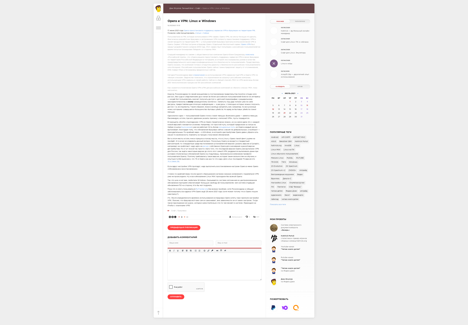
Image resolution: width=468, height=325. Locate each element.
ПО (272, 187)
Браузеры (182, 210)
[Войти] (158, 18)
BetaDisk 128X (285, 141)
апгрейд (303, 191)
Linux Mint (275, 149)
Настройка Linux (278, 183)
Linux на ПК (289, 149)
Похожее (280, 21)
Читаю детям (277, 191)
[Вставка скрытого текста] (225, 250)
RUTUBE (300, 158)
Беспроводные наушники (282, 174)
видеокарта (298, 195)
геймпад (274, 199)
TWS (284, 162)
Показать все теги (278, 204)
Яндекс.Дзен (291, 191)
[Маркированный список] (195, 250)
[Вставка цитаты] (217, 250)
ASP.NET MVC (299, 137)
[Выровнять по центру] (186, 250)
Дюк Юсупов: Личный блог (181, 8)
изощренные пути (227, 127)
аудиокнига (276, 195)
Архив (299, 86)
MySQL (290, 158)
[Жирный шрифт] (170, 250)
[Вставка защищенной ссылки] (212, 250)
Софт (197, 8)
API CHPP (286, 137)
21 (284, 113)
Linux (296, 145)
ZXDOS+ (292, 170)
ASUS (273, 141)
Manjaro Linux (277, 158)
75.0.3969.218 (173, 161)
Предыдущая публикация (184, 227)
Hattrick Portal (301, 141)
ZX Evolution (277, 166)
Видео (300, 174)
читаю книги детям (290, 199)
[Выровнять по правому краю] (190, 250)
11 (307, 105)
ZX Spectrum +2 (278, 170)
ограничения (199, 75)
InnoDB (288, 145)
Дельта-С (287, 178)
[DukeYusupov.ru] (158, 8)
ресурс (206, 146)
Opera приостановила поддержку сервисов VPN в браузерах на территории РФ (219, 30)
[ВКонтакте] (170, 217)
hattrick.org (276, 145)
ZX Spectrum (291, 166)
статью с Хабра (202, 33)
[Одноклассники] (172, 217)
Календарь (280, 86)
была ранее (186, 127)
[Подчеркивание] (178, 250)
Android (274, 137)
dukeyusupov (237, 217)
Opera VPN (246, 44)
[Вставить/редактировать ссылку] (208, 250)
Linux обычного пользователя (284, 154)
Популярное (300, 21)
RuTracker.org (202, 189)
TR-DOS (274, 162)
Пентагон (281, 187)
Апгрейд (303, 170)
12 (273, 109)
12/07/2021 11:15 (174, 25)
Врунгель (275, 178)
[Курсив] (174, 250)
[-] (187, 217)
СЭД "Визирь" (295, 187)
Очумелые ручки (296, 183)
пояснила (249, 54)
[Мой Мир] (175, 217)
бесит (287, 195)
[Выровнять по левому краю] (183, 250)
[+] (181, 217)
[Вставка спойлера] (221, 250)
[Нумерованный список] (199, 250)
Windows (293, 162)
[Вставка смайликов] (204, 250)
